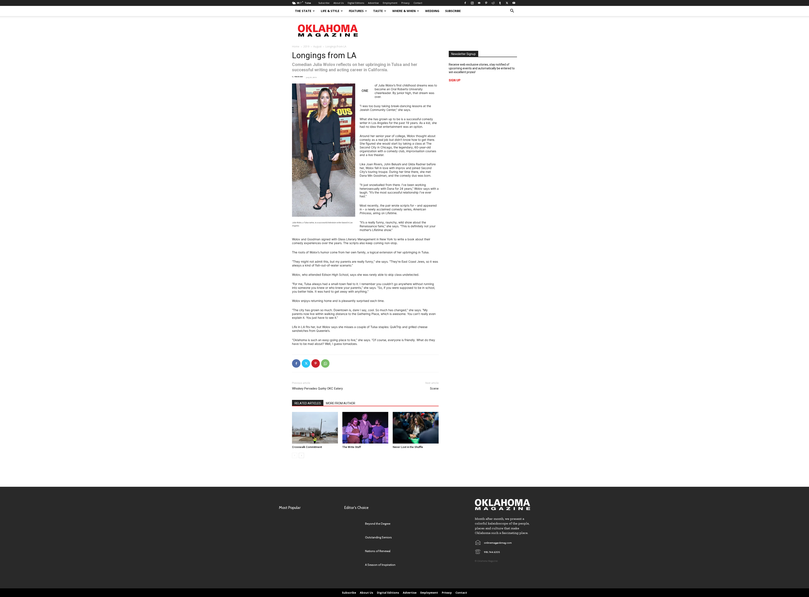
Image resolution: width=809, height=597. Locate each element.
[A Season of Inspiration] (352, 565)
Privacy (405, 2)
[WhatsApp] (325, 363)
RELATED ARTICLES (308, 403)
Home (295, 46)
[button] (512, 11)
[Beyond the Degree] (352, 524)
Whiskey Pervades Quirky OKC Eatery (317, 388)
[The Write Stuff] (365, 428)
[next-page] (301, 455)
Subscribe (323, 2)
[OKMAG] (502, 504)
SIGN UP (455, 80)
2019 (306, 46)
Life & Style (330, 11)
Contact (418, 2)
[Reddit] (493, 3)
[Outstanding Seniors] (352, 537)
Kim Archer (299, 77)
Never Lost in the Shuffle (408, 447)
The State (303, 11)
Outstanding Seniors (378, 537)
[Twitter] (507, 3)
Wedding (432, 11)
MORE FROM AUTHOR (340, 403)
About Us (339, 2)
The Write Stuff (351, 447)
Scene (434, 388)
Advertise (373, 2)
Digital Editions (356, 2)
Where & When (404, 11)
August (317, 46)
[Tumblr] (500, 3)
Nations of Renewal (377, 551)
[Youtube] (514, 3)
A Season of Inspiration (380, 565)
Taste (378, 11)
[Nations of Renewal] (352, 551)
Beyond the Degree (377, 524)
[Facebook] (465, 3)
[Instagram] (472, 3)
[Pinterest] (486, 3)
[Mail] (479, 3)
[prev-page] (294, 455)
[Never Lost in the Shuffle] (416, 428)
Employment (390, 2)
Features (356, 11)
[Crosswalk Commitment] (315, 428)
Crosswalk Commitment (307, 447)
